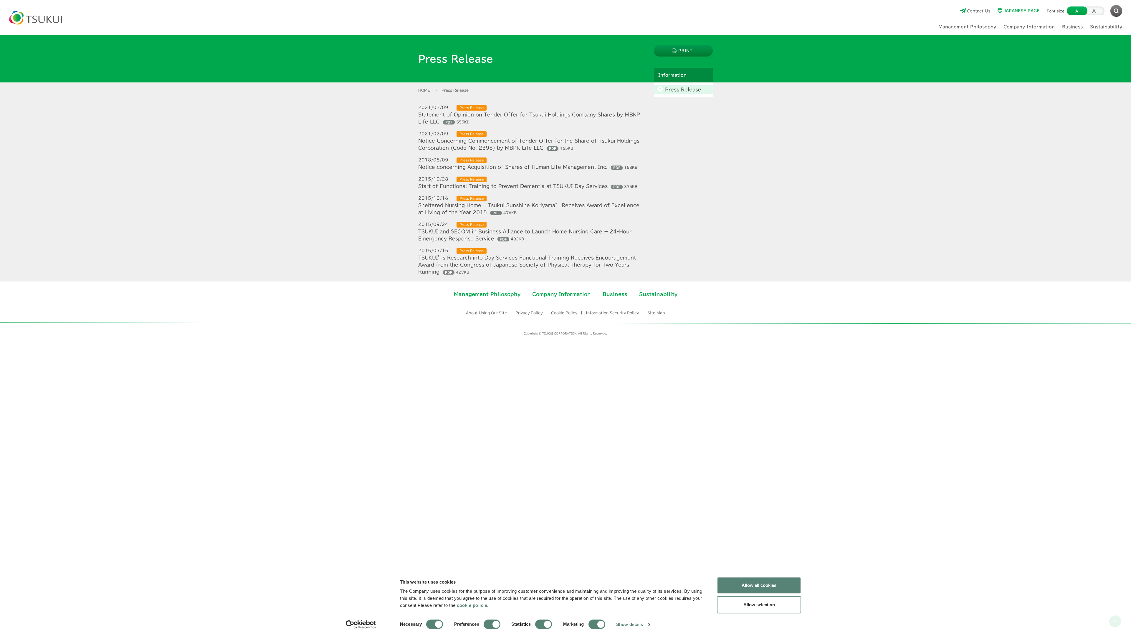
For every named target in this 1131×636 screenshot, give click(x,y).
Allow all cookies (759, 585)
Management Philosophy (487, 294)
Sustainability (658, 294)
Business (614, 294)
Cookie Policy (564, 312)
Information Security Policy (612, 312)
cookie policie (472, 605)
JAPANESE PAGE (1021, 11)
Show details (629, 624)
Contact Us (979, 11)
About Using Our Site (486, 312)
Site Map (656, 312)
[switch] (492, 624)
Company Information (561, 294)
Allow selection (759, 604)
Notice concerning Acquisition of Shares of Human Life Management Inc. (527, 167)
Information (672, 75)
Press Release (683, 89)
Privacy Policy (529, 312)
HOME (424, 90)
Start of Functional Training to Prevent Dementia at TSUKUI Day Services (527, 186)
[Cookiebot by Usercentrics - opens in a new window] (361, 624)
